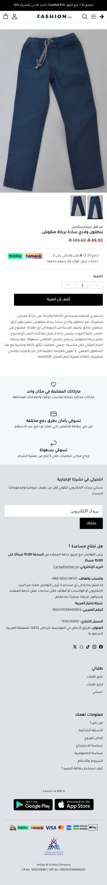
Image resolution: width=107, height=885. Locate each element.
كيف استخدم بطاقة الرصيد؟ (82, 769)
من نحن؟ (96, 723)
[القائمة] (93, 16)
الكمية (98, 276)
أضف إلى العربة (58, 300)
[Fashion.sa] (53, 16)
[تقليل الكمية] (96, 285)
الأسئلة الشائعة (91, 731)
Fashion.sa (49, 791)
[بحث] (82, 16)
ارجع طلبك (95, 685)
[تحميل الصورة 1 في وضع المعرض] (53, 111)
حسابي (97, 692)
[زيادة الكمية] (68, 285)
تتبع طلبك (95, 677)
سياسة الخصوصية (89, 753)
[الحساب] (15, 16)
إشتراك (91, 523)
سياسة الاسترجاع (89, 746)
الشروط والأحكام (90, 761)
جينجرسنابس (82, 227)
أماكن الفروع (93, 738)
